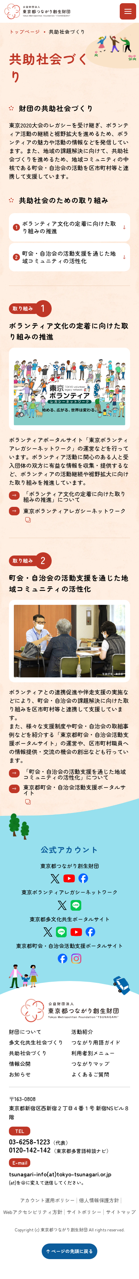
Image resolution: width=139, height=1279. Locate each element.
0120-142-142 (30, 1149)
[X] (55, 878)
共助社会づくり (28, 1053)
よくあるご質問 (90, 1074)
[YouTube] (69, 878)
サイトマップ (121, 1211)
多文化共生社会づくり (36, 1042)
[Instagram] (76, 959)
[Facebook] (83, 878)
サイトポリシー (84, 1211)
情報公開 (20, 1063)
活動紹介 (82, 1031)
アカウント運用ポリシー (47, 1200)
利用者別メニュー (93, 1053)
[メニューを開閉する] (128, 11)
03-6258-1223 (29, 1141)
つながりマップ (90, 1063)
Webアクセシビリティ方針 (32, 1211)
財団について (25, 1031)
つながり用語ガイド (95, 1042)
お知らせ (20, 1074)
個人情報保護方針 (99, 1200)
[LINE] (76, 905)
